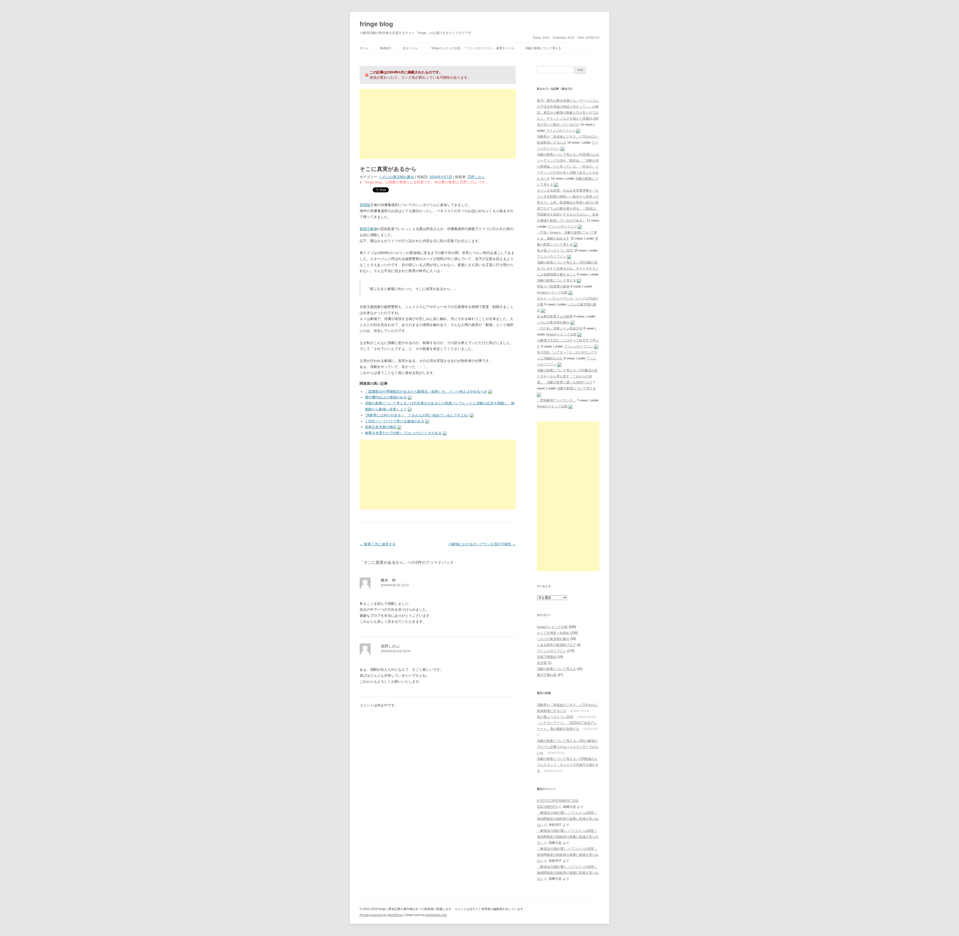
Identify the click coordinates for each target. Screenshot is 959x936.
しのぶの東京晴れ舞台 (396, 177)
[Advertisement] (438, 124)
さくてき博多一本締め (553, 633)
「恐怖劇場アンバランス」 (556, 400)
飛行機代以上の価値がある (386, 397)
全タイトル (410, 48)
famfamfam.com (436, 915)
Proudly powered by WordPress (381, 915)
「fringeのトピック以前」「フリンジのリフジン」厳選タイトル (471, 48)
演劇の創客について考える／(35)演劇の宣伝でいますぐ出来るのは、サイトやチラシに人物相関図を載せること (568, 268)
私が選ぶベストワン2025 (555, 717)
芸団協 (365, 205)
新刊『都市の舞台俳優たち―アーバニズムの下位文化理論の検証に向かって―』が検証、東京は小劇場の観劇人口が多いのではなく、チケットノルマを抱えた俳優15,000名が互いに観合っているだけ (568, 112)
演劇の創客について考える (543, 48)
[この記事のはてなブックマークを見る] (490, 391)
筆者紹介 (386, 48)
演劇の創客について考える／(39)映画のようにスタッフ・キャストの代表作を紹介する (568, 765)
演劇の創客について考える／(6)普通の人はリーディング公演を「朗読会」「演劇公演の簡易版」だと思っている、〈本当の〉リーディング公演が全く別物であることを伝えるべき (568, 166)
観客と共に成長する (378, 544)
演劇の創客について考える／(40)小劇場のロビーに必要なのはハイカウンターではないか (568, 747)
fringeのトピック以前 (552, 292)
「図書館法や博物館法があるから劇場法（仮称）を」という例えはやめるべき (426, 391)
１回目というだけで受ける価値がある (394, 421)
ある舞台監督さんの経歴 (555, 316)
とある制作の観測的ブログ (556, 645)
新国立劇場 (368, 229)
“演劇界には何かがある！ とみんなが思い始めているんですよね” (417, 415)
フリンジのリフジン (560, 130)
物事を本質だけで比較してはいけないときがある (403, 433)
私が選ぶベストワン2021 (555, 250)
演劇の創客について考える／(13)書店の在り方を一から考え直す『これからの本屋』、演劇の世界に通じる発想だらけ (567, 376)
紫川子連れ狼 (546, 675)
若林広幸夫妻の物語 (380, 427)
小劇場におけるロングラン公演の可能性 (482, 544)
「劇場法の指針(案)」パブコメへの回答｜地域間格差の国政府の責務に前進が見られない (568, 819)
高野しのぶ (476, 177)
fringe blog (376, 24)
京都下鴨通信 (546, 657)
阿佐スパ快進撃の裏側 (553, 286)
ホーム (364, 48)
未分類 (542, 663)
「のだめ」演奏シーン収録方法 (559, 328)
